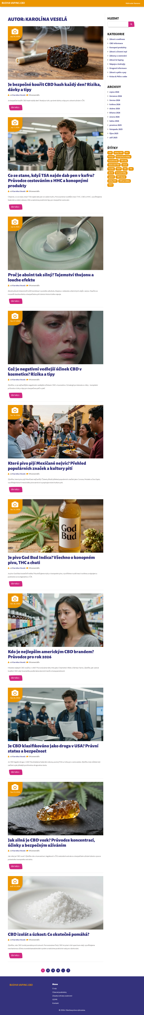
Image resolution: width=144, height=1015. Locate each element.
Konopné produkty (117, 47)
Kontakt (55, 1003)
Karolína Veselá (18, 95)
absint (110, 173)
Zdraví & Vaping (116, 60)
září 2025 (113, 137)
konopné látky (121, 173)
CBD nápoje (121, 177)
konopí (111, 157)
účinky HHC (112, 181)
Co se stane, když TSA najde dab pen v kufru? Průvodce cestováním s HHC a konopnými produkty (51, 180)
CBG (125, 169)
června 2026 (114, 100)
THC (131, 169)
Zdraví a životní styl (118, 51)
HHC (127, 153)
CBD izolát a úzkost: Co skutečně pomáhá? (48, 934)
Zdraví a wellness (117, 39)
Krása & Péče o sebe (118, 76)
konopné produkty (123, 157)
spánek (111, 177)
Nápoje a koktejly (117, 64)
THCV (110, 185)
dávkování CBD (114, 165)
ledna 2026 (114, 121)
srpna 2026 (114, 92)
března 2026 (114, 112)
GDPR (54, 999)
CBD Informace (116, 43)
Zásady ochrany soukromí (62, 996)
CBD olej (123, 161)
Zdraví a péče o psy (117, 72)
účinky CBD (119, 153)
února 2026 (114, 117)
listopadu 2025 (116, 129)
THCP (119, 169)
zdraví (124, 165)
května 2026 (114, 104)
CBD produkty (124, 181)
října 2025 (113, 133)
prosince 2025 (115, 125)
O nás (54, 988)
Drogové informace (118, 68)
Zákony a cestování (118, 56)
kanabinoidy (113, 161)
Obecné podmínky (59, 992)
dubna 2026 (114, 108)
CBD (110, 153)
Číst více (15, 107)
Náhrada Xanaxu (133, 3)
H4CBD (111, 169)
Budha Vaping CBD (13, 3)
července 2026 (115, 96)
